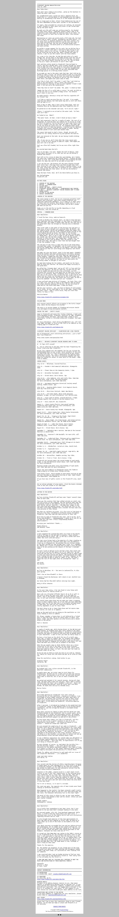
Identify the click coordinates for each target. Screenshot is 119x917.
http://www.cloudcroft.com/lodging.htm (50, 327)
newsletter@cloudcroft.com (57, 895)
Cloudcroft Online (64, 909)
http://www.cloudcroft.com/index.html (49, 488)
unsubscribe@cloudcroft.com (62, 874)
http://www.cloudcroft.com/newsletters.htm (51, 898)
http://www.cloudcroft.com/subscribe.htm (50, 879)
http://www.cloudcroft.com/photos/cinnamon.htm (53, 297)
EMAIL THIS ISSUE (59, 906)
